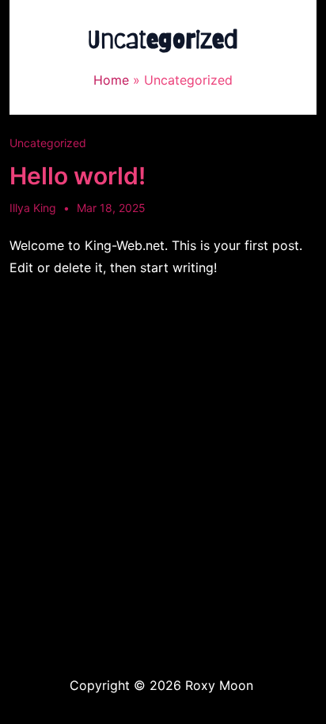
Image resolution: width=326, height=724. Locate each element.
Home (111, 80)
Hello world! (77, 175)
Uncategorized (47, 143)
